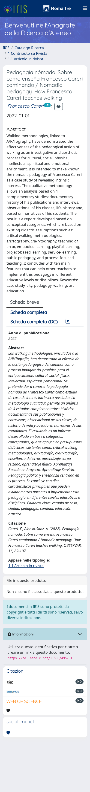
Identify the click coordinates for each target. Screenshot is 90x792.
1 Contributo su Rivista (27, 53)
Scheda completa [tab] (28, 312)
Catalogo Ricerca (29, 47)
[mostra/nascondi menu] (85, 8)
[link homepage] (17, 8)
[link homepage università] (57, 8)
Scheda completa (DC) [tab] (34, 321)
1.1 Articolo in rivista (25, 58)
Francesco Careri (25, 106)
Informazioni (22, 634)
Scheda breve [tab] (24, 302)
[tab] (68, 321)
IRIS (6, 47)
